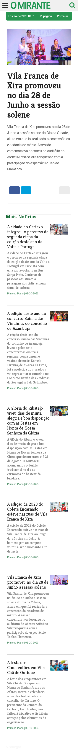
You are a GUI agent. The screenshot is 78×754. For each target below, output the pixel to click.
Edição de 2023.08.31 (21, 16)
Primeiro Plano (15, 293)
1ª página (46, 16)
